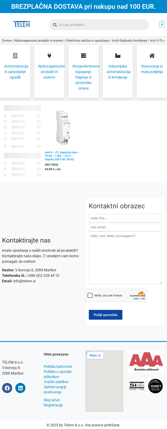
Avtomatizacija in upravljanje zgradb (16, 71)
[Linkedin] (20, 388)
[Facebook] (7, 388)
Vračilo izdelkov (56, 382)
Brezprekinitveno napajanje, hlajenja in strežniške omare (86, 77)
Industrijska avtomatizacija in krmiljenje (119, 71)
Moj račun (52, 400)
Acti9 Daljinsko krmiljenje (129, 40)
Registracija (53, 405)
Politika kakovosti (58, 366)
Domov (7, 40)
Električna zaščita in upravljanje (87, 40)
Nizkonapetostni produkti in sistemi (39, 40)
